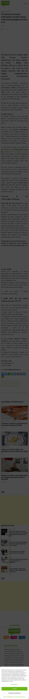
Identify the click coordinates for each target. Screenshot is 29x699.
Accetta (14, 688)
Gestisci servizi (14, 684)
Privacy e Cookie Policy (8, 696)
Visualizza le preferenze (15, 693)
